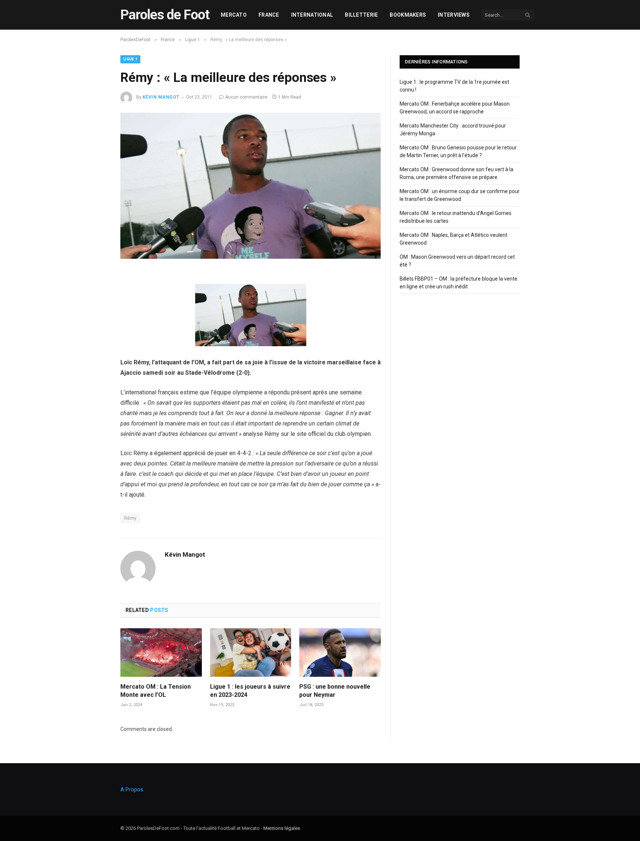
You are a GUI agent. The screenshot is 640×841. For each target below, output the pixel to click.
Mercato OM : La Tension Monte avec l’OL (155, 690)
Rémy (130, 518)
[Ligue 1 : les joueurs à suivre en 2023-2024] (250, 652)
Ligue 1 (130, 59)
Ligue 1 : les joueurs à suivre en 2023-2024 (250, 690)
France (269, 15)
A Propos (131, 789)
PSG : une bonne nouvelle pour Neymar (334, 690)
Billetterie (361, 15)
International (312, 15)
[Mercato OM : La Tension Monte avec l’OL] (161, 652)
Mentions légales (281, 828)
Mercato (234, 15)
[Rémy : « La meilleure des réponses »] (250, 257)
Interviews (454, 15)
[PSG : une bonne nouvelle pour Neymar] (340, 652)
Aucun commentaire (246, 97)
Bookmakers (408, 15)
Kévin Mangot (161, 97)
